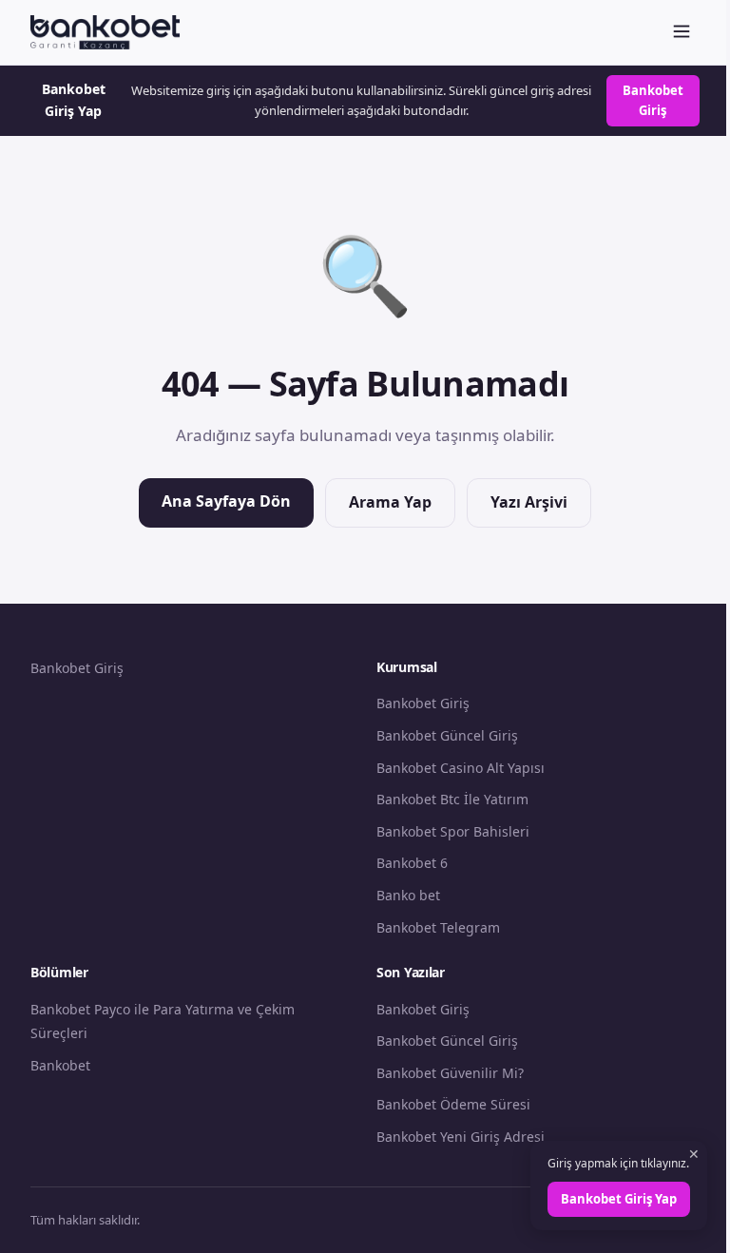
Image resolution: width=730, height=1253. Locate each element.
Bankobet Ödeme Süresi (453, 1104)
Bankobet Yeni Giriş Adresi (460, 1137)
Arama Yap (390, 502)
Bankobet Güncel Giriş (447, 735)
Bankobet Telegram (438, 927)
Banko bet (408, 895)
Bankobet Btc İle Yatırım (452, 799)
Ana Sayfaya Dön (226, 501)
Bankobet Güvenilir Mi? (450, 1073)
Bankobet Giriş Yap (619, 1198)
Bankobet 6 (412, 863)
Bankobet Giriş (653, 100)
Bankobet (60, 1065)
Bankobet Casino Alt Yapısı (460, 768)
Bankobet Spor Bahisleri (452, 831)
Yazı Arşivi (528, 502)
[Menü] (681, 32)
